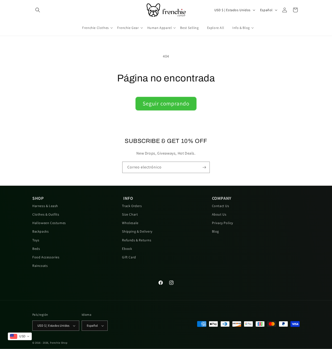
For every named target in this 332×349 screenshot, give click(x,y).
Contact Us (220, 206)
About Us (219, 214)
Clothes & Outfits (45, 214)
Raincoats (40, 265)
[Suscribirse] (204, 167)
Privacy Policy (222, 223)
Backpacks (40, 231)
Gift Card (129, 257)
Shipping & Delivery (137, 231)
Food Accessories (46, 257)
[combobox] (20, 336)
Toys (35, 240)
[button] (37, 10)
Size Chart (130, 214)
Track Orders (132, 206)
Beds (36, 248)
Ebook (127, 248)
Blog (215, 231)
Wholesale (130, 223)
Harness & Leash (45, 206)
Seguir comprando (166, 103)
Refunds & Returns (136, 240)
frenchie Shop (59, 342)
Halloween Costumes (49, 223)
